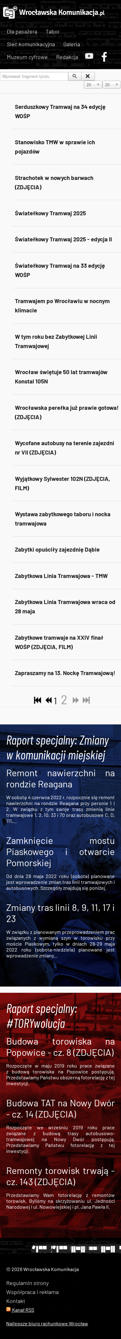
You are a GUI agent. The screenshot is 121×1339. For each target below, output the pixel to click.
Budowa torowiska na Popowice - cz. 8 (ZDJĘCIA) (60, 1046)
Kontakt (15, 1300)
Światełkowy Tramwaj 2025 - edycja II (63, 239)
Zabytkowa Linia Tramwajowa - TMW (61, 575)
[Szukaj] (75, 76)
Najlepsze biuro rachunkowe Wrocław (47, 1323)
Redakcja (67, 56)
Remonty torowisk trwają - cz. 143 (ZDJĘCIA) (60, 1176)
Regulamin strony (27, 1282)
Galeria (71, 44)
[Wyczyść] (88, 76)
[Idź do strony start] (36, 700)
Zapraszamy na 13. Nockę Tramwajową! (65, 672)
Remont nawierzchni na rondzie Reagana (60, 778)
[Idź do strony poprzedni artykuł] (46, 700)
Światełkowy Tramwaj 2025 (50, 213)
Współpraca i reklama (32, 1291)
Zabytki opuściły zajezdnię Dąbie (57, 549)
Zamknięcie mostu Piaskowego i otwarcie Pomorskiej (60, 851)
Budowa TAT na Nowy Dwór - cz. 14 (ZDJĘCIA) (60, 1108)
